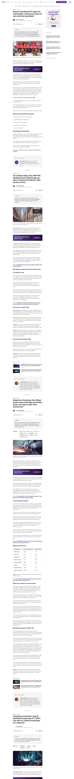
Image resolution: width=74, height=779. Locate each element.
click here (15, 151)
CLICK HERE (32, 97)
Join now (37, 69)
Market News (24, 6)
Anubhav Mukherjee (20, 185)
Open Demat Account (61, 2)
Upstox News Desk (20, 19)
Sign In (70, 2)
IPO (29, 6)
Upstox (16, 6)
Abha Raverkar (19, 726)
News (20, 6)
